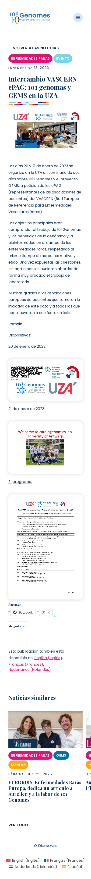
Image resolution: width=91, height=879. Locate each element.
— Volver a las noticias (33, 48)
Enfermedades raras (30, 58)
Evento (63, 58)
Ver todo (18, 825)
